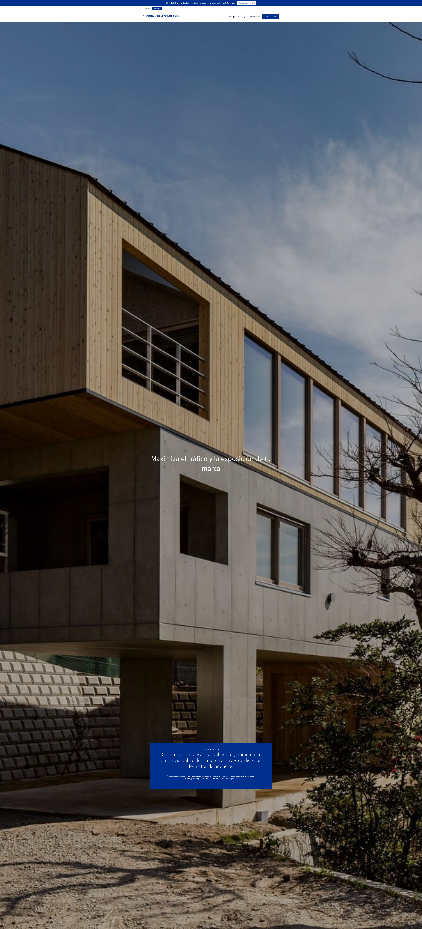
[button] (236, 16)
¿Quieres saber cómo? (246, 3)
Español (157, 8)
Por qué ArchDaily (237, 16)
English (147, 8)
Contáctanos (271, 16)
